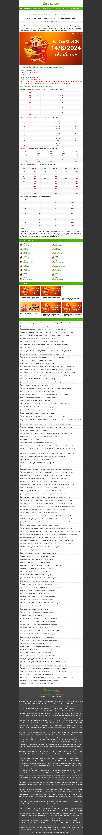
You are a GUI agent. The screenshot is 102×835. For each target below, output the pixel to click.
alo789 (50, 699)
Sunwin (43, 699)
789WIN (46, 820)
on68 (61, 815)
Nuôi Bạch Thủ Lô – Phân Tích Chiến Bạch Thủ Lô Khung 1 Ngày (38, 655)
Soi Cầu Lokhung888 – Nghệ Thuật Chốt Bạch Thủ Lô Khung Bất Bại (39, 680)
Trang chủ (31, 14)
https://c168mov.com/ (24, 737)
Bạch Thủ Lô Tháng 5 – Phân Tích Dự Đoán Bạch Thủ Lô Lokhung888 (40, 547)
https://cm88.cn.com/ (23, 725)
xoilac (44, 710)
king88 (49, 784)
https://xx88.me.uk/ (33, 713)
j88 (23, 751)
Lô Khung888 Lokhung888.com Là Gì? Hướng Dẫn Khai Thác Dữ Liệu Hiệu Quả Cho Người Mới (47, 540)
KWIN (32, 779)
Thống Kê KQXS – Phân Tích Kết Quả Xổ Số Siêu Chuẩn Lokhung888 (40, 630)
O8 (59, 744)
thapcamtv (40, 710)
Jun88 (76, 715)
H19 (54, 779)
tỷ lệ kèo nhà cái (45, 701)
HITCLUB (22, 756)
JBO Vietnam (60, 829)
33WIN (27, 744)
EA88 (59, 749)
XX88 (48, 710)
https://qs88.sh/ (65, 813)
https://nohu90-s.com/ (37, 787)
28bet (51, 751)
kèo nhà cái (38, 701)
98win (46, 784)
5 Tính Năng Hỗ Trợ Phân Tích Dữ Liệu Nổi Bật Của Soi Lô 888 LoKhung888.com (43, 491)
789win (42, 715)
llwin (47, 768)
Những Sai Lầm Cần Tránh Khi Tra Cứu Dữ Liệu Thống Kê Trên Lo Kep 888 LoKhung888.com (46, 424)
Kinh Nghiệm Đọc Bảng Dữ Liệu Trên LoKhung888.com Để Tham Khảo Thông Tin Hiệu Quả (45, 475)
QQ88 (78, 822)
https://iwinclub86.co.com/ (36, 732)
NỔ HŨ (68, 727)
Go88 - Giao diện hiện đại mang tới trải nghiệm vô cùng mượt (37, 347)
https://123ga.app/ (62, 770)
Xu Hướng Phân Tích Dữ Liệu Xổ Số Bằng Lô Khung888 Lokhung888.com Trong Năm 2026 (45, 357)
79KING (53, 810)
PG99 (63, 715)
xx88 (36, 710)
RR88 (63, 710)
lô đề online (68, 701)
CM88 (49, 715)
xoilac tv (53, 703)
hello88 (49, 770)
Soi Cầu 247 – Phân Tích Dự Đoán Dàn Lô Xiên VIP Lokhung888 (38, 578)
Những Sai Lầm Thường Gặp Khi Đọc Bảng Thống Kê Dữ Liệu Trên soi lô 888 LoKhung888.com (47, 403)
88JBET (65, 806)
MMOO (66, 749)
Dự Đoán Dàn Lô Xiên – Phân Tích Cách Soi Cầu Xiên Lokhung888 (39, 624)
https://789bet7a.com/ (62, 756)
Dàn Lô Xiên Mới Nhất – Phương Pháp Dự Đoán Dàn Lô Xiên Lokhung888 (41, 587)
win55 (44, 794)
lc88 (70, 768)
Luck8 (69, 765)
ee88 (75, 744)
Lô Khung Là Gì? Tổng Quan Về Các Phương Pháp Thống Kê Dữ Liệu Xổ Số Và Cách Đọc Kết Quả (47, 543)
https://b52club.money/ (71, 720)
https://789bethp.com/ (57, 734)
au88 (63, 737)
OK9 (81, 722)
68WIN (62, 749)
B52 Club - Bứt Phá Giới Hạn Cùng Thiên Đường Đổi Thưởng (37, 410)
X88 (62, 772)
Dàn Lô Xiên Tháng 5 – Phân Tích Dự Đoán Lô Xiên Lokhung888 (38, 553)
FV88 (74, 753)
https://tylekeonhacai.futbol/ (28, 710)
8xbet (31, 753)
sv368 (34, 706)
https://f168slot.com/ (27, 718)
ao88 (69, 699)
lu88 (46, 808)
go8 (35, 739)
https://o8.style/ (43, 727)
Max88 (78, 720)
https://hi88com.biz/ (37, 751)
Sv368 (64, 706)
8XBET (47, 699)
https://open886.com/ (37, 718)
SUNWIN (63, 741)
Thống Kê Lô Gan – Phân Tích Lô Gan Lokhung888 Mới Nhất (37, 615)
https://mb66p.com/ (70, 706)
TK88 (73, 787)
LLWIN (63, 801)
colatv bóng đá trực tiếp (73, 708)
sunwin (41, 758)
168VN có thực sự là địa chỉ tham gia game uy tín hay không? (37, 363)
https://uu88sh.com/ (23, 789)
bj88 (28, 753)
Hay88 (45, 825)
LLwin (75, 746)
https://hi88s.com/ (25, 703)
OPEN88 (44, 739)
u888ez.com (71, 749)
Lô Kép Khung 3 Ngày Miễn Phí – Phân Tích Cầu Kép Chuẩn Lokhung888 (41, 659)
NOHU (70, 813)
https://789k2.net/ (38, 779)
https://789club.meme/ (70, 782)
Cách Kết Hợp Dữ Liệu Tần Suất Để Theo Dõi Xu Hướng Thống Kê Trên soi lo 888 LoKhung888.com (48, 427)
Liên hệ (53, 696)
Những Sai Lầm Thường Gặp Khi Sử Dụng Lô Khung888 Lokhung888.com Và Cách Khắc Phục (46, 433)
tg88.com (61, 818)
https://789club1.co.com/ (24, 732)
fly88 (42, 737)
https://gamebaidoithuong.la (27, 741)
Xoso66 (56, 715)
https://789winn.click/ (43, 799)
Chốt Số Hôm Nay (39, 14)
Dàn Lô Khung (42, 8)
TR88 (34, 758)
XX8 (43, 791)
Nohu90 (41, 703)
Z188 (56, 796)
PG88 (42, 720)
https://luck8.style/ (75, 760)
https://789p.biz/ (32, 763)
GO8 (41, 818)
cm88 (30, 725)
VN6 (78, 806)
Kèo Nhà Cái (52, 749)
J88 (71, 775)
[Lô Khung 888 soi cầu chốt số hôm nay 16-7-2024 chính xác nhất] (51, 307)
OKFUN (61, 806)
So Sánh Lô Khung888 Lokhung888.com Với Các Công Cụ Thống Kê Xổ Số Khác (43, 456)
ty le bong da (36, 741)
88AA (54, 803)
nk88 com (45, 806)
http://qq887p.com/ (24, 825)
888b (56, 770)
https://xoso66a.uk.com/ (25, 794)
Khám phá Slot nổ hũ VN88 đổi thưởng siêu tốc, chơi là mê (37, 442)
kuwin (27, 765)
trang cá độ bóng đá (53, 701)
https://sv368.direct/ (67, 703)
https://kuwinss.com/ (74, 799)
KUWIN (72, 808)
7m (79, 777)
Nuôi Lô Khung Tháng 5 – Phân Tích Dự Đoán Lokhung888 (37, 550)
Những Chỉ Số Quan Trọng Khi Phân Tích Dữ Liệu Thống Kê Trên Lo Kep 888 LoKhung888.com (46, 503)
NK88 (69, 737)
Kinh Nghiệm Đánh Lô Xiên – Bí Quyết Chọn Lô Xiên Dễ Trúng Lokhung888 (41, 565)
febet (81, 782)
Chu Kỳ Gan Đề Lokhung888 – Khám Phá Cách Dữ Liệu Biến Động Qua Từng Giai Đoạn (45, 335)
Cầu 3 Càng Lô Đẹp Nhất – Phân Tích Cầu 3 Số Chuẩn (36, 652)
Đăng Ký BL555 (66, 832)
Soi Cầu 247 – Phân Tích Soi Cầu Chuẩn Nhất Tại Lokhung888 (38, 634)
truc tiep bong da (47, 703)
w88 (50, 827)
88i (66, 699)
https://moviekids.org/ (44, 741)
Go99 (75, 779)
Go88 (78, 699)
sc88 (69, 722)
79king (39, 725)
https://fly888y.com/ (69, 758)
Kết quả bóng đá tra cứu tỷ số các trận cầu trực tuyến (35, 326)
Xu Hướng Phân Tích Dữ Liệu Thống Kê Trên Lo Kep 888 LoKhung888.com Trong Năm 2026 (46, 351)
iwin (26, 784)
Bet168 (46, 720)
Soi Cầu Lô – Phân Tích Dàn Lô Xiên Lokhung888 (34, 609)
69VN (77, 825)
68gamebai (51, 744)
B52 (79, 739)
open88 (21, 718)
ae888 (60, 720)
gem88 (49, 725)
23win (50, 720)
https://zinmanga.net (76, 703)
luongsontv (59, 710)
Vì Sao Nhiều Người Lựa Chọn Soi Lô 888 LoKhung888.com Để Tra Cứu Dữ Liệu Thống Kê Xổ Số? (48, 372)
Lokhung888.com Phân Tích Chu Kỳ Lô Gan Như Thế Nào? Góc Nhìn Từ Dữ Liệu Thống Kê (45, 497)
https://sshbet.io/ (70, 725)
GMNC (47, 722)
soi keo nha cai (78, 758)
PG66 (28, 749)
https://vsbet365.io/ (57, 760)
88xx (66, 737)
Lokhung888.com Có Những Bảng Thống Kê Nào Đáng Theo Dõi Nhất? (40, 436)
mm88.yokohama (49, 782)
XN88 (81, 784)
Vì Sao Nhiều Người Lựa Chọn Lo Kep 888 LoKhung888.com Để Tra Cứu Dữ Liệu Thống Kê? (46, 369)
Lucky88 (51, 789)
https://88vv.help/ (34, 799)
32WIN (61, 794)
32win (66, 765)
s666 (38, 791)
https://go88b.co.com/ (77, 729)
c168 (65, 727)
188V (71, 825)
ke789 (53, 739)
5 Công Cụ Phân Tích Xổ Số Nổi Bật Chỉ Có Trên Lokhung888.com (39, 512)
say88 (44, 751)
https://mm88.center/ (46, 729)
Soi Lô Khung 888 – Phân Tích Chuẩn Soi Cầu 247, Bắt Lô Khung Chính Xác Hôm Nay (44, 668)
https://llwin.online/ (68, 829)
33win (78, 737)
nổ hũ (60, 715)
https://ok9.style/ (27, 772)
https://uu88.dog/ (64, 787)
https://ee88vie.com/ (24, 706)
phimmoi (58, 810)
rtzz (38, 818)
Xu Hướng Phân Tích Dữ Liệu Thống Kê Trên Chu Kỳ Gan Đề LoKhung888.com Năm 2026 (45, 344)
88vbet (50, 794)
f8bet (53, 725)
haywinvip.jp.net (61, 758)
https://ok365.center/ (23, 713)
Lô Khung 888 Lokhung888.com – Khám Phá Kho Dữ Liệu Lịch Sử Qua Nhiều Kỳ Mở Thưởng (46, 323)
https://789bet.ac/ (66, 808)
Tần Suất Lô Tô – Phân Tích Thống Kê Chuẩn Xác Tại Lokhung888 (39, 640)
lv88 (37, 765)
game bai (29, 701)
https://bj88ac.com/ (28, 758)
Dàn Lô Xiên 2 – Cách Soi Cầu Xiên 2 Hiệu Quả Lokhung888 (37, 637)
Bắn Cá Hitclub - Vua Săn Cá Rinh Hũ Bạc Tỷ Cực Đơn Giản (37, 391)
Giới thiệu (49, 696)
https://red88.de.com (25, 768)
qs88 (81, 751)
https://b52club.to (51, 737)
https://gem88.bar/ (42, 713)
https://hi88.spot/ (78, 829)
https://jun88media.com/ (59, 782)
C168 (51, 722)
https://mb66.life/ (34, 708)
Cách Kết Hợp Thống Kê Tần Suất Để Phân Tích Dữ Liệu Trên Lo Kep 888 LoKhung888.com (46, 388)
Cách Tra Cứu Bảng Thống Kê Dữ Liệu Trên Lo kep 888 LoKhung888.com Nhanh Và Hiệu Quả (46, 519)
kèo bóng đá (34, 832)
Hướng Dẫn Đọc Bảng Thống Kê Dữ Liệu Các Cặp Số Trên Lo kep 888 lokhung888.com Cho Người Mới (49, 534)
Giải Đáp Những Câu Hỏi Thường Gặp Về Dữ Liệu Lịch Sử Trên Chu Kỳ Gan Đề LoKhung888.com (47, 366)
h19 (31, 782)
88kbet (24, 801)
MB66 (35, 715)
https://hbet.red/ (69, 746)
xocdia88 (77, 756)
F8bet (64, 729)
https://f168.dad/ (33, 737)
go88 (46, 715)
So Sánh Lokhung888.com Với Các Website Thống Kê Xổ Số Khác (39, 481)
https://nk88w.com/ (47, 775)
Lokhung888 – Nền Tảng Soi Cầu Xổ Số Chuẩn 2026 (35, 627)
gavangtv (76, 732)
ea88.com (66, 818)
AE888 (37, 703)
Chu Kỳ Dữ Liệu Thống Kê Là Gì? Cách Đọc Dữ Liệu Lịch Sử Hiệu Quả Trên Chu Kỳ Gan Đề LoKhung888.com (50, 531)
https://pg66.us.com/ (69, 715)
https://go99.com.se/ (77, 763)
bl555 (77, 772)
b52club (77, 701)
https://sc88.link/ (22, 749)
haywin (64, 768)
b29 (26, 729)
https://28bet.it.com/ (57, 808)
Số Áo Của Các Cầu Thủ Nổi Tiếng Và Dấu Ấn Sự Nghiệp (36, 400)
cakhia (55, 732)
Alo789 (60, 706)
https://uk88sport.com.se (35, 768)
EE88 (64, 699)
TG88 (31, 765)
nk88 (24, 799)
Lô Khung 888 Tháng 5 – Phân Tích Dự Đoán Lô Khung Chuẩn (38, 556)
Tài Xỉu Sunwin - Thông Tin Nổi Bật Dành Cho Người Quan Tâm (38, 463)
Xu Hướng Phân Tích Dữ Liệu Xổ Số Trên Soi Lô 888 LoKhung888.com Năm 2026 (43, 354)
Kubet (56, 744)
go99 (60, 737)
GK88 (59, 789)
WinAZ (68, 794)
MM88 (54, 710)
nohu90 (33, 734)
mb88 (23, 739)
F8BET (81, 810)
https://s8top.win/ (55, 822)
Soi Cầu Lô (27, 8)
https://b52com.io (65, 784)
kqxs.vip (79, 744)
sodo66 (21, 758)
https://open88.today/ (47, 718)
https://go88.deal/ (67, 718)
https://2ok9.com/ (63, 722)
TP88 (29, 808)
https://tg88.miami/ (72, 806)
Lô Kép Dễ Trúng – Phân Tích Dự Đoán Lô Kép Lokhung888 (37, 559)
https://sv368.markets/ (71, 770)
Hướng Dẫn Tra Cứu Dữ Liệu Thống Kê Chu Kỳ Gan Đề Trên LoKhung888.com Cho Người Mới (46, 515)
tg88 (75, 737)
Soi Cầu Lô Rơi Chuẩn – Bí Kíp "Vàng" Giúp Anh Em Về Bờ (37, 683)
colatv (51, 708)
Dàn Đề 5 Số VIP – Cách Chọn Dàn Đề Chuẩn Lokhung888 (37, 599)
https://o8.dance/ (75, 803)
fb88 (57, 801)
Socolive (40, 770)
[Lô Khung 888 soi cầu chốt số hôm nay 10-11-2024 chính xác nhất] (30, 291)
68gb (57, 737)
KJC (23, 715)
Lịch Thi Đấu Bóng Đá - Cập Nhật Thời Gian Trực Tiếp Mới (37, 385)
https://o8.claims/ (23, 806)
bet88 (65, 713)
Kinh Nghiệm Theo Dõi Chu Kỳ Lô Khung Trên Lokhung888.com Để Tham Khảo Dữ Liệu (44, 494)
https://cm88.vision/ (36, 722)
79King (54, 722)
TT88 (21, 765)
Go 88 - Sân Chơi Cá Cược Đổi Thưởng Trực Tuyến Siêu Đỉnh (38, 413)
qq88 (40, 772)
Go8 (75, 808)
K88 (49, 808)
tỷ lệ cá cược (62, 701)
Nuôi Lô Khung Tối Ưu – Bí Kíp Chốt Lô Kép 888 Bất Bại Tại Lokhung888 (40, 674)
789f (67, 751)
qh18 (43, 772)
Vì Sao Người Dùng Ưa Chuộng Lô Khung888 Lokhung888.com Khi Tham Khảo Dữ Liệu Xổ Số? (47, 375)
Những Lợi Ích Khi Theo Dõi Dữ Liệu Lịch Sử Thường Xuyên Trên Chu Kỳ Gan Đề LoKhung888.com (48, 382)
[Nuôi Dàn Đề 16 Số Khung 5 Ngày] (30, 307)
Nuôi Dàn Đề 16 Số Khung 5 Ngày (28, 313)
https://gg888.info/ (25, 822)
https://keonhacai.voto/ (24, 720)
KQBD (70, 820)
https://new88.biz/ (37, 720)
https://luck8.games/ (51, 765)
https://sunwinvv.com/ (65, 744)
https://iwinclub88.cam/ (24, 775)
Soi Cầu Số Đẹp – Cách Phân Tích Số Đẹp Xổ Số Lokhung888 (38, 596)
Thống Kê (65, 8)
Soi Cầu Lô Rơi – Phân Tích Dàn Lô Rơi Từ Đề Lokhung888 (37, 568)
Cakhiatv (24, 803)
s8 (51, 808)
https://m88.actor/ (23, 753)
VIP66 (28, 708)
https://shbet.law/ (23, 727)
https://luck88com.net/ (43, 832)
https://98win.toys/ (41, 763)
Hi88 (34, 703)
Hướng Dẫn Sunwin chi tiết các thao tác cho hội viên (35, 430)
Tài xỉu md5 (43, 813)
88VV (27, 813)
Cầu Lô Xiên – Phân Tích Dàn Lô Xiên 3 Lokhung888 (35, 593)
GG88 (52, 715)
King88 (80, 813)
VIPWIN (47, 763)
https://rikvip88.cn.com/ (25, 782)
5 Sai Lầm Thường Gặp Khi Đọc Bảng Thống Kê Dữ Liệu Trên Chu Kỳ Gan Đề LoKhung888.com (47, 469)
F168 (36, 725)
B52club (25, 808)
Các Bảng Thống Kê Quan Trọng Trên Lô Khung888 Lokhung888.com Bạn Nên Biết (43, 478)
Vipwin (77, 753)
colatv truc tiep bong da (59, 708)
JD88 (61, 779)
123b (40, 739)
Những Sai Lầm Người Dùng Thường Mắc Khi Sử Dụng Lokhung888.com (41, 459)
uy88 (28, 803)
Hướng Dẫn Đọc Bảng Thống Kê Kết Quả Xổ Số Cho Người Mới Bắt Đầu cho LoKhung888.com (46, 528)
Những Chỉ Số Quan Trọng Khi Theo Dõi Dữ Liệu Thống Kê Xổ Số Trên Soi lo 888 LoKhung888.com (48, 506)
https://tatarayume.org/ (33, 784)
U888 (78, 734)
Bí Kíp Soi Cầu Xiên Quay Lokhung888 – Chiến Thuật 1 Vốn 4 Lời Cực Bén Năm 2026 (44, 665)
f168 (57, 722)
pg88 (67, 827)
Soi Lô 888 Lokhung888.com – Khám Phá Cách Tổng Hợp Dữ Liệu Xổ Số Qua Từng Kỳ (44, 329)
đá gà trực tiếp (51, 727)
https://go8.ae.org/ (56, 763)
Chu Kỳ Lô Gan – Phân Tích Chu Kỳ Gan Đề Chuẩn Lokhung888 (38, 621)
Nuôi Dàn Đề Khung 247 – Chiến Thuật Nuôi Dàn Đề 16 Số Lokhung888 (40, 603)
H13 (52, 779)
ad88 (49, 791)
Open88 (42, 744)
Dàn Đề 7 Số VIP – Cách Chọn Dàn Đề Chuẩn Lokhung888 (37, 612)
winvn (69, 756)
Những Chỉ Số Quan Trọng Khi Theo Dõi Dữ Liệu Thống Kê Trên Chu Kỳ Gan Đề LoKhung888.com (47, 484)
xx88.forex (48, 779)
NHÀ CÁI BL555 (55, 799)
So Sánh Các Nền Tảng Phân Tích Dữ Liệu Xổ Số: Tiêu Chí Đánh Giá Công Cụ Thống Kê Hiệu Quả (47, 453)
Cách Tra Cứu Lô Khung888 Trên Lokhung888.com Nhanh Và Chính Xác (40, 525)
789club (73, 701)
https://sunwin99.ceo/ (57, 718)
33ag (66, 760)
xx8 (46, 791)
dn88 (32, 796)
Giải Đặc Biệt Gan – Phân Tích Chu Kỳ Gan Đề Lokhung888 (37, 643)
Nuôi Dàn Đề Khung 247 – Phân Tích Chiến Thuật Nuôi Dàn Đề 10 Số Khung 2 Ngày (44, 662)
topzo (75, 699)
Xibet (44, 808)
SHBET (22, 699)
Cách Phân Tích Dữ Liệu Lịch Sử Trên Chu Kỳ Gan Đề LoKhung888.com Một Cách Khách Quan (46, 500)
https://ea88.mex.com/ (58, 746)
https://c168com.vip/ (78, 796)
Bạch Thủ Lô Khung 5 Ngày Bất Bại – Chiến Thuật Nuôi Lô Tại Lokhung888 (41, 646)
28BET (76, 777)
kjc (40, 753)
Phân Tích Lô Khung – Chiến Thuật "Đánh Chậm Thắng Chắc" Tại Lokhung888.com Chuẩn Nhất (47, 677)
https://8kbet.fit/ (36, 820)
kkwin (26, 777)
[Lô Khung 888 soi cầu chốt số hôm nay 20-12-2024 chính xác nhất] (51, 291)
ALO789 (60, 725)
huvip (37, 775)
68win (24, 765)
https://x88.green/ (33, 744)
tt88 (80, 737)
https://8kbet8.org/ (35, 727)
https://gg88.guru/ (65, 732)
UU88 (59, 787)
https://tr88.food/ (69, 779)
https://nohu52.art (50, 753)
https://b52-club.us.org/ (61, 775)
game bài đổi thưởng (44, 827)
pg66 (43, 770)
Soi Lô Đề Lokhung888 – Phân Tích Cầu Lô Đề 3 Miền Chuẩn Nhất (39, 618)
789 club (60, 753)
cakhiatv (69, 713)
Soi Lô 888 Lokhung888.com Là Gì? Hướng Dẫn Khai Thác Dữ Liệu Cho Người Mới (43, 537)
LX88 (34, 765)
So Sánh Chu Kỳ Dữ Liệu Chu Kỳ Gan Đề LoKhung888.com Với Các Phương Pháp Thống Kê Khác (47, 445)
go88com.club (54, 758)
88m (72, 699)
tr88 (32, 777)
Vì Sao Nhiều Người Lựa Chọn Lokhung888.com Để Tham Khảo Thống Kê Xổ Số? (43, 341)
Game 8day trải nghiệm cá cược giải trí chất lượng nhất (36, 466)
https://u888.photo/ (27, 734)
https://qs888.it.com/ (68, 791)
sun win (43, 749)
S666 (21, 787)
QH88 (68, 799)
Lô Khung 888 (23, 25)
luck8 (48, 739)
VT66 (64, 779)
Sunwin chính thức (26, 760)
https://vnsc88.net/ (40, 734)
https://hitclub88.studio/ (33, 756)
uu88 (81, 720)
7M (55, 827)
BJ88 (52, 791)
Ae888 (72, 756)
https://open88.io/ (41, 815)
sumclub (79, 741)
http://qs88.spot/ (41, 796)
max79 (43, 768)
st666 (57, 803)
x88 (20, 729)
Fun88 (57, 703)
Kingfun (47, 749)
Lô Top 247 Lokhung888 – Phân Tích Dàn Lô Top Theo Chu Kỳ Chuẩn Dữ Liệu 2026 (43, 671)
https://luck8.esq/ (42, 765)
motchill (77, 782)
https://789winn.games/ (46, 822)
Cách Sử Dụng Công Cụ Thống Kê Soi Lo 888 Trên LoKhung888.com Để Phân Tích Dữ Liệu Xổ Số (47, 522)
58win (32, 729)
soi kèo (67, 710)
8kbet (55, 741)
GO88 (67, 741)
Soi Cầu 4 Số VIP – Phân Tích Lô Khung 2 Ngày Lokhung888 (37, 581)
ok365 (20, 827)
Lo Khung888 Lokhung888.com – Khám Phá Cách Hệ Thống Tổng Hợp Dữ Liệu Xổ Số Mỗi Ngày (47, 332)
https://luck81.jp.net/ (68, 796)
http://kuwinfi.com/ (79, 775)
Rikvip (30, 703)
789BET (56, 725)
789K (74, 815)
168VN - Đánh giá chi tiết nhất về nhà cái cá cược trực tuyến (37, 360)
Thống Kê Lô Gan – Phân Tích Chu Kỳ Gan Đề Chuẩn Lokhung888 (39, 584)
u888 (21, 734)
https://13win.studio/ (24, 763)
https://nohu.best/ (68, 763)
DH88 (31, 829)
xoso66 (45, 706)
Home (21, 8)
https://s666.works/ (35, 760)
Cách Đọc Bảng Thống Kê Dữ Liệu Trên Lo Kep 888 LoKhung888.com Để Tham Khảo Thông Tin (47, 472)
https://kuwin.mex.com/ (24, 810)
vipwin (35, 796)
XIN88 (58, 772)
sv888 (68, 775)
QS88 (32, 746)
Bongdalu (59, 827)
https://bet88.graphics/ (24, 722)
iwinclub (81, 701)
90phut (59, 732)
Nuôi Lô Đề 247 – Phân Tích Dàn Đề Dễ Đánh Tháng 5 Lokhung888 (39, 571)
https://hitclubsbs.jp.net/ (77, 718)
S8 (80, 699)
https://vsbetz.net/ (48, 760)
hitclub (39, 699)
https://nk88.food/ (35, 794)
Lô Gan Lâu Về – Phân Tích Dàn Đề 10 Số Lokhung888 (36, 575)
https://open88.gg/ (55, 832)
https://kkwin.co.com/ (60, 751)
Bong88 (56, 720)
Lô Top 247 (59, 8)
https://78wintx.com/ (59, 727)
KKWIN (57, 794)
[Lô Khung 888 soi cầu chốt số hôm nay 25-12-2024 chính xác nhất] (72, 307)
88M (59, 815)
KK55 (74, 772)
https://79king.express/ (74, 710)
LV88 (56, 784)
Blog (77, 8)
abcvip (63, 820)
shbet (39, 744)
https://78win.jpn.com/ (37, 803)
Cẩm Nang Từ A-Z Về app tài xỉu (30, 439)
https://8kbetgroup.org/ (27, 820)
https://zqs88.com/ (67, 803)
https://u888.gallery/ (25, 746)
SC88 (77, 794)
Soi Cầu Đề (34, 8)
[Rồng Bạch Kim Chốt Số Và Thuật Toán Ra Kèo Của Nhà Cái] (72, 291)
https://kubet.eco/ (68, 777)
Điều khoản (58, 696)
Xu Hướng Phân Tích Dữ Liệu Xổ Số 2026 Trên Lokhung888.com (38, 338)
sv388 (61, 703)
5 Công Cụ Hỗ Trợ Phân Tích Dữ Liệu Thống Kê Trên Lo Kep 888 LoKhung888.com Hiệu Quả (46, 487)
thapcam (80, 732)
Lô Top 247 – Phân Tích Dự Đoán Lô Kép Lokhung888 (35, 606)
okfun (49, 806)
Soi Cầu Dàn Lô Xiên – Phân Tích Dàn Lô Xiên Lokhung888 (37, 649)
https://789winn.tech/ (50, 801)
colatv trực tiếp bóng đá (44, 708)
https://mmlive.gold (66, 739)
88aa (30, 825)
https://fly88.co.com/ (71, 734)
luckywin (32, 749)
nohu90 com (43, 829)
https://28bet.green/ (26, 770)
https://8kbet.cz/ (78, 818)
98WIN (77, 768)
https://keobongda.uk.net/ (55, 813)
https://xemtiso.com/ (57, 699)
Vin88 (26, 756)
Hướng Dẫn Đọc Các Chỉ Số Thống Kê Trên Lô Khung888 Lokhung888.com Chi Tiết (43, 416)
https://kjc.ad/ (40, 777)
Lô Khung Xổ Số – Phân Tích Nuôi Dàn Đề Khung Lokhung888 (38, 590)
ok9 (75, 727)
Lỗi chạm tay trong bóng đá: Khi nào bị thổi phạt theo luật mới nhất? (39, 397)
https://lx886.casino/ (49, 796)
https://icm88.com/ (56, 729)
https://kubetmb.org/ (40, 782)
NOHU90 (23, 744)
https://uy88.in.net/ (48, 746)
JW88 (57, 779)
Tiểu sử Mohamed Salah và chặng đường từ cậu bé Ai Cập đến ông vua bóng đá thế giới (44, 394)
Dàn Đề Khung (51, 8)
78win (30, 706)
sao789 (28, 779)
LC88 (50, 799)
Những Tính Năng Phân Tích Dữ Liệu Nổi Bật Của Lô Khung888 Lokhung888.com (43, 509)
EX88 (63, 765)
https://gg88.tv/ (44, 810)
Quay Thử (72, 8)
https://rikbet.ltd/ (74, 713)
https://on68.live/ (52, 768)
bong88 (51, 741)
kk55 (68, 768)
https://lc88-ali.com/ (43, 756)
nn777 (29, 727)
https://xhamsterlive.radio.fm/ (30, 699)
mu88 (32, 739)
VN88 (60, 765)
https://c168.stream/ (77, 789)
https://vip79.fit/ (50, 713)
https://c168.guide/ (26, 796)
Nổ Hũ (62, 763)
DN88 (35, 777)
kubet (48, 772)
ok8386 (78, 746)
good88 (38, 789)
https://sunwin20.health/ (48, 787)
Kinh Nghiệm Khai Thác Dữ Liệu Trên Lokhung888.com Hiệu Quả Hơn (40, 379)
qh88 (27, 815)
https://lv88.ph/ (36, 810)
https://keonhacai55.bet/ (53, 706)
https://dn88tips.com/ (37, 801)
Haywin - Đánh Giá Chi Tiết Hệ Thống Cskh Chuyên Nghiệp (37, 407)
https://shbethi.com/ (78, 725)
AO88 (79, 791)
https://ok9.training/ (65, 789)
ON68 (36, 749)
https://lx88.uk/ (49, 829)
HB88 (24, 829)
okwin (31, 801)
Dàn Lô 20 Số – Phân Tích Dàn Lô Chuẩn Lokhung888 (35, 562)
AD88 (40, 791)
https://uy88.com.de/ (38, 746)
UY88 (69, 760)
